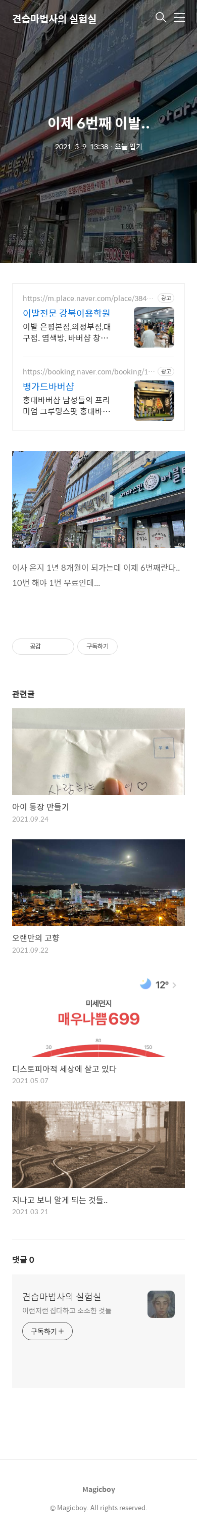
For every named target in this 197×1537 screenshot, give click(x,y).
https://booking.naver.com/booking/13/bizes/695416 (89, 371)
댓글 (23, 1259)
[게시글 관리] (63, 646)
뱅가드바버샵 (48, 386)
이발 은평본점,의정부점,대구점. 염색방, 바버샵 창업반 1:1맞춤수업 (67, 332)
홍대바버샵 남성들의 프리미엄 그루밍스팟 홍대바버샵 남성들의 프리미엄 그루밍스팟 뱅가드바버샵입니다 (67, 405)
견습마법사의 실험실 (62, 1297)
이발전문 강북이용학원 (67, 313)
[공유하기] (50, 646)
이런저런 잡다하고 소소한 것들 (66, 1310)
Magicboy (98, 1489)
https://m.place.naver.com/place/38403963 (89, 298)
